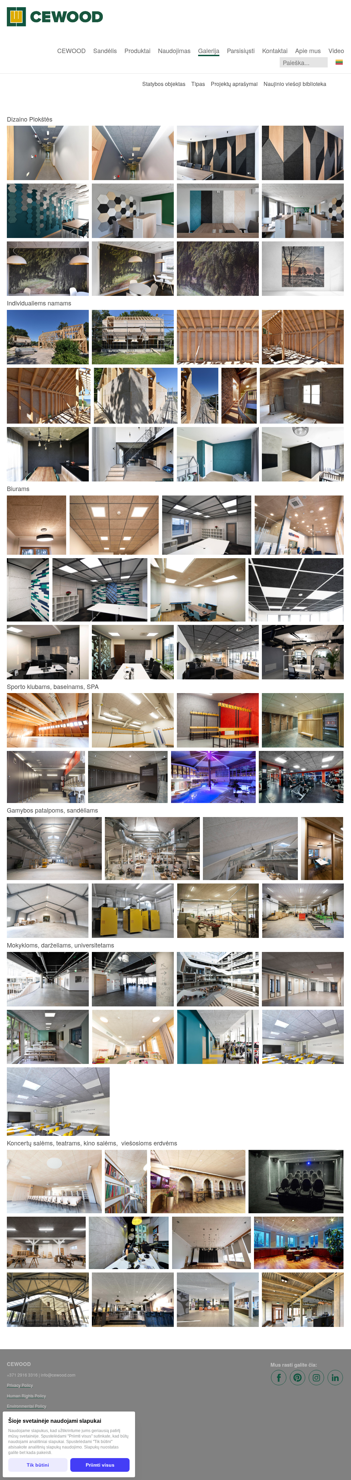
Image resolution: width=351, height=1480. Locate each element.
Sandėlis (105, 50)
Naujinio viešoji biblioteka (295, 84)
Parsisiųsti (241, 50)
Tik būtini (38, 1465)
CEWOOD (71, 50)
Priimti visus (100, 1465)
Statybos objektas (163, 84)
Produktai (137, 50)
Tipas (198, 84)
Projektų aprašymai (234, 84)
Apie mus (308, 50)
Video (336, 50)
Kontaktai (275, 50)
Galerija (208, 50)
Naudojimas (174, 50)
